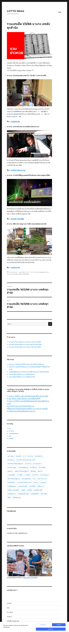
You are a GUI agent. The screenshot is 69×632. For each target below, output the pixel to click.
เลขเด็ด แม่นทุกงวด (13, 621)
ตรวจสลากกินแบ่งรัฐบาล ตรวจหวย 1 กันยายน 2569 (25, 342)
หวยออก (43, 482)
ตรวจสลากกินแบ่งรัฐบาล (15, 464)
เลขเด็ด (20, 274)
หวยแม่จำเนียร (22, 486)
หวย (47, 272)
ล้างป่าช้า (35, 475)
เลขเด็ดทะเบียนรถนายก (18, 170)
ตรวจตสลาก (39, 456)
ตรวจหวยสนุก (12, 467)
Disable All (50, 629)
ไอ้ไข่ (9, 497)
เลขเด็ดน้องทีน (15, 121)
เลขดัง (16, 274)
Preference (43, 624)
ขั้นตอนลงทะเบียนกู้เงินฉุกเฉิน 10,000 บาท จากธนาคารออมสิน (28, 408)
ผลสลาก (10, 471)
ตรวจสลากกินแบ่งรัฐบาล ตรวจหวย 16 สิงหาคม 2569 (25, 344)
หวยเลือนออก (12, 486)
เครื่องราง (40, 486)
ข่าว (32, 272)
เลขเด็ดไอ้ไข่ (35, 494)
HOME (9, 603)
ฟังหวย (40, 471)
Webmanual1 (13, 272)
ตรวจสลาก (11, 460)
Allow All (59, 624)
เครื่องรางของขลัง (13, 490)
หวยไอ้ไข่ (32, 486)
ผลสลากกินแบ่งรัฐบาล (22, 471)
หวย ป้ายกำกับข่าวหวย (24, 482)
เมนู (59, 12)
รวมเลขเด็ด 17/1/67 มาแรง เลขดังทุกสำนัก (22, 377)
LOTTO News (15, 10)
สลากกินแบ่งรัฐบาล (14, 479)
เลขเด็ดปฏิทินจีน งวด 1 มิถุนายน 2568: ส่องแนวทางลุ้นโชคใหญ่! (29, 372)
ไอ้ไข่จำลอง (16, 497)
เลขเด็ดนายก (12, 494)
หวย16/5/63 (11, 482)
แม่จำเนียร (44, 494)
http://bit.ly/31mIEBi (30, 577)
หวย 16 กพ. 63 (41, 479)
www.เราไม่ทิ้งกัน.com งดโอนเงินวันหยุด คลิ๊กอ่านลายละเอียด (28, 396)
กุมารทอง (11, 456)
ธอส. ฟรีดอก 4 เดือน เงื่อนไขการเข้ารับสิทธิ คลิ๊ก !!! (24, 398)
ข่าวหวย (35, 272)
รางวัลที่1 (19, 475)
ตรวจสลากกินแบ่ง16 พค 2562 (26, 460)
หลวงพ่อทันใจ (26, 479)
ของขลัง (18, 456)
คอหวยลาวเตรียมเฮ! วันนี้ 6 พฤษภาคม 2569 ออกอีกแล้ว (26, 364)
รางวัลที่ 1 (27, 475)
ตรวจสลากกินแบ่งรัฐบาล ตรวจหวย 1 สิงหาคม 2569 (25, 347)
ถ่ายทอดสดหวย (42, 272)
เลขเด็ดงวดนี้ (25, 274)
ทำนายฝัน (42, 467)
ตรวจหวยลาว (37, 464)
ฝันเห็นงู (33, 471)
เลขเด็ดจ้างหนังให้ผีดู (17, 219)
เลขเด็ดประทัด (15, 267)
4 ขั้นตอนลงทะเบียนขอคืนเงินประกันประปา (21, 411)
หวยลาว (35, 482)
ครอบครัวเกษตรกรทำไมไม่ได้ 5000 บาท (21, 406)
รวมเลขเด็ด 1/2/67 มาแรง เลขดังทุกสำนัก (22, 374)
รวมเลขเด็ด (11, 475)
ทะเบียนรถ (33, 467)
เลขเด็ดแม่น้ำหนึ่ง (23, 494)
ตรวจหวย (12, 337)
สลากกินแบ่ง (44, 475)
